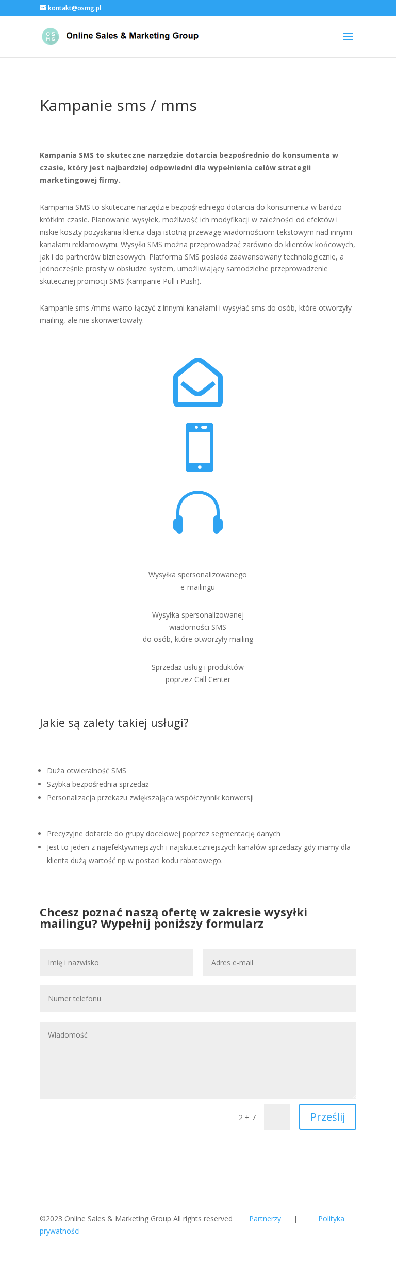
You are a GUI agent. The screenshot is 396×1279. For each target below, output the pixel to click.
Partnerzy (265, 1218)
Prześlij (327, 1117)
